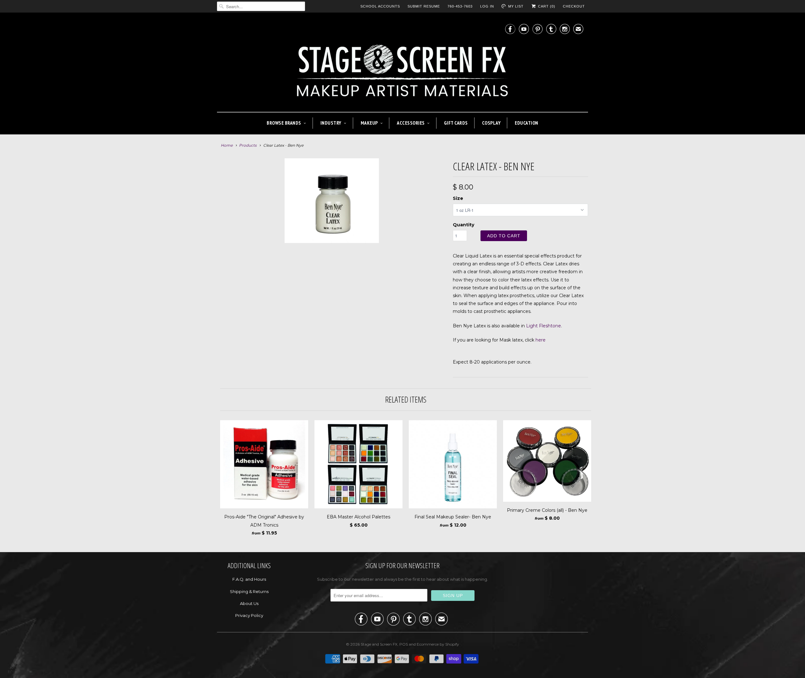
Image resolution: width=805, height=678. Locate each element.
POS (403, 644)
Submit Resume (424, 6)
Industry (330, 123)
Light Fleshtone (543, 326)
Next (445, 223)
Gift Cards (456, 123)
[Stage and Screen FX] (402, 63)
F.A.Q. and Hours (249, 579)
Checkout (574, 6)
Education (526, 123)
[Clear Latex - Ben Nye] (332, 200)
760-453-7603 (460, 6)
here (541, 340)
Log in (487, 6)
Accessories (411, 123)
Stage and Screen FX (379, 644)
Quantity (463, 225)
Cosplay (491, 123)
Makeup (369, 123)
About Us (249, 603)
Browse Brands (284, 123)
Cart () (546, 6)
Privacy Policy (249, 615)
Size (458, 198)
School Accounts (380, 6)
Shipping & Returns (249, 591)
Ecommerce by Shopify (438, 644)
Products (248, 145)
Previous (218, 223)
